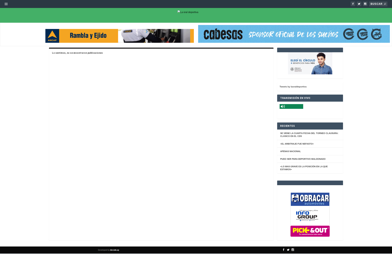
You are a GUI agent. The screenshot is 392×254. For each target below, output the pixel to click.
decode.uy (114, 250)
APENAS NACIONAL (290, 151)
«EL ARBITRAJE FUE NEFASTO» (297, 144)
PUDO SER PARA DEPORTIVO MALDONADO (303, 159)
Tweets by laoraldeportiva (293, 86)
